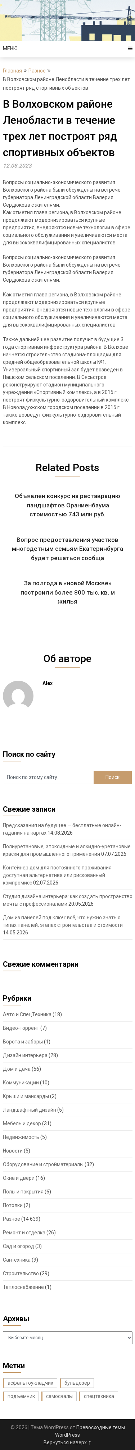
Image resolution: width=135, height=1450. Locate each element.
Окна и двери (19, 1178)
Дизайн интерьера (25, 1055)
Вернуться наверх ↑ (68, 1442)
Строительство (21, 1273)
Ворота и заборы (23, 1042)
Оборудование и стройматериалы (43, 1164)
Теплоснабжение (23, 1287)
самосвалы (59, 1396)
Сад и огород (18, 1246)
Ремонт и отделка (24, 1232)
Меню (10, 48)
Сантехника (17, 1260)
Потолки (13, 1205)
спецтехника (99, 1396)
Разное (37, 71)
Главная (12, 71)
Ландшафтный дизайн (29, 1110)
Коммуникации (21, 1082)
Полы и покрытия (23, 1192)
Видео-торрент (21, 1028)
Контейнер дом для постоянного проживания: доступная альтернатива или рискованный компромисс (58, 875)
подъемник (21, 1396)
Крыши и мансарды (26, 1096)
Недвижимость (21, 1137)
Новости (13, 1151)
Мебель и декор (22, 1123)
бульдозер (77, 1383)
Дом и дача (17, 1069)
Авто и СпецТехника (27, 1014)
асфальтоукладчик (30, 1383)
